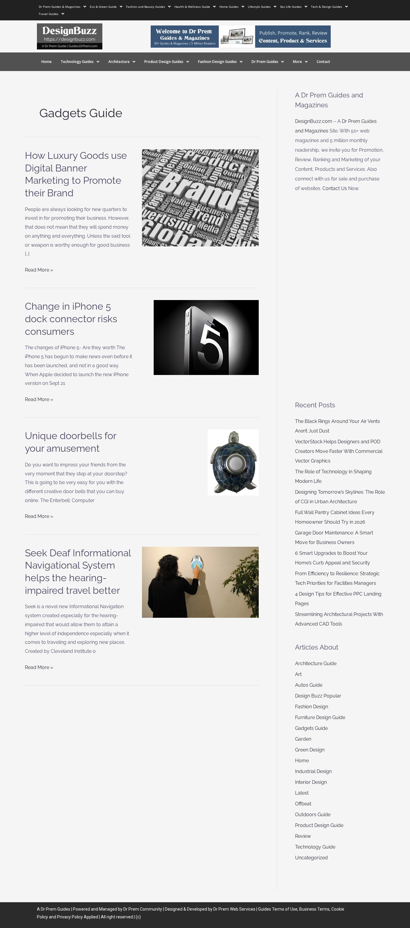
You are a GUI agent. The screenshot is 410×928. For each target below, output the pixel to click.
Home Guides (229, 6)
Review (303, 836)
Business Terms (314, 909)
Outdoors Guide (312, 814)
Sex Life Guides (291, 6)
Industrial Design (313, 771)
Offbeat (303, 804)
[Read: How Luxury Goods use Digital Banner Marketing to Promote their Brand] (200, 197)
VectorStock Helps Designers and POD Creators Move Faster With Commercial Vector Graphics (338, 451)
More (297, 61)
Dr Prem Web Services (234, 909)
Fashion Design (311, 706)
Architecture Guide (315, 663)
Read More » (39, 269)
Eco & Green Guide (103, 6)
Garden (303, 739)
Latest (302, 793)
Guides (63, 909)
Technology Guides (77, 61)
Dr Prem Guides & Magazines (59, 6)
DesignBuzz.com (313, 121)
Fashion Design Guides (217, 61)
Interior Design (311, 782)
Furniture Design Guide (320, 717)
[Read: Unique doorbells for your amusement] (233, 462)
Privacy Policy (70, 917)
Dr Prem (48, 909)
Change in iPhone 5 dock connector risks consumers (71, 319)
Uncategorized (311, 858)
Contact (323, 61)
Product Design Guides (163, 61)
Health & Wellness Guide (192, 6)
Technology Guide (315, 847)
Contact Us (334, 188)
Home (46, 61)
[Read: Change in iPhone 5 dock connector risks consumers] (206, 337)
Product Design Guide (319, 825)
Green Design (309, 750)
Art (298, 674)
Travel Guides (49, 14)
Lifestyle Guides (259, 6)
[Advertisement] (340, 297)
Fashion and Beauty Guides (145, 6)
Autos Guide (308, 685)
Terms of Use (284, 909)
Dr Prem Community (142, 909)
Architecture (119, 61)
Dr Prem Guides (265, 61)
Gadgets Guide (311, 728)
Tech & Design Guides (326, 6)
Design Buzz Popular (318, 696)
